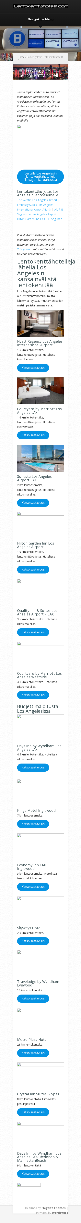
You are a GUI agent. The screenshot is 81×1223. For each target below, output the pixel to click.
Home (21, 57)
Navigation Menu (40, 19)
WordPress (60, 1213)
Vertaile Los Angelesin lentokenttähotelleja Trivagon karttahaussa (40, 176)
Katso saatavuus (33, 368)
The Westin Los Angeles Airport (37, 200)
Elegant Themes (53, 1208)
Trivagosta (23, 249)
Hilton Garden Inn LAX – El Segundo (39, 219)
